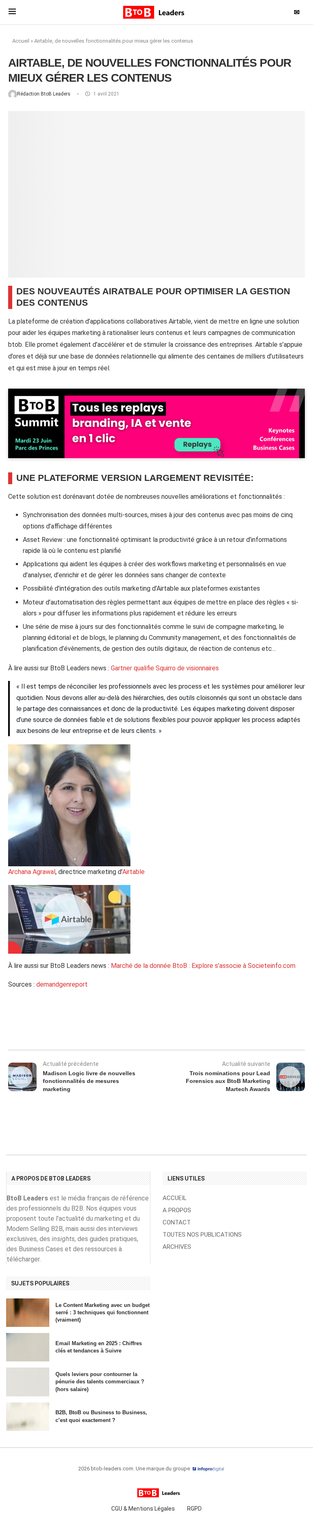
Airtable (133, 872)
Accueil (20, 41)
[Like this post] (77, 1028)
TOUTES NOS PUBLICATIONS (202, 1235)
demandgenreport (62, 984)
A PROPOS (177, 1210)
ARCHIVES (177, 1247)
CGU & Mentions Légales (143, 1508)
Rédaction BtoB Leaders (44, 94)
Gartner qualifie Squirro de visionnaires (165, 668)
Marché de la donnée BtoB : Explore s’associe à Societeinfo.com (203, 966)
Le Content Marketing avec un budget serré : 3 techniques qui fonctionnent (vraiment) (102, 1312)
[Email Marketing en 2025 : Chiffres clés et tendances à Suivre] (27, 1347)
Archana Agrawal (31, 872)
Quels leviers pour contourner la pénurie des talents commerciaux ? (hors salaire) (99, 1381)
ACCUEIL (175, 1198)
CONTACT (177, 1223)
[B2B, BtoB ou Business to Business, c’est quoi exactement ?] (27, 1416)
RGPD (194, 1508)
